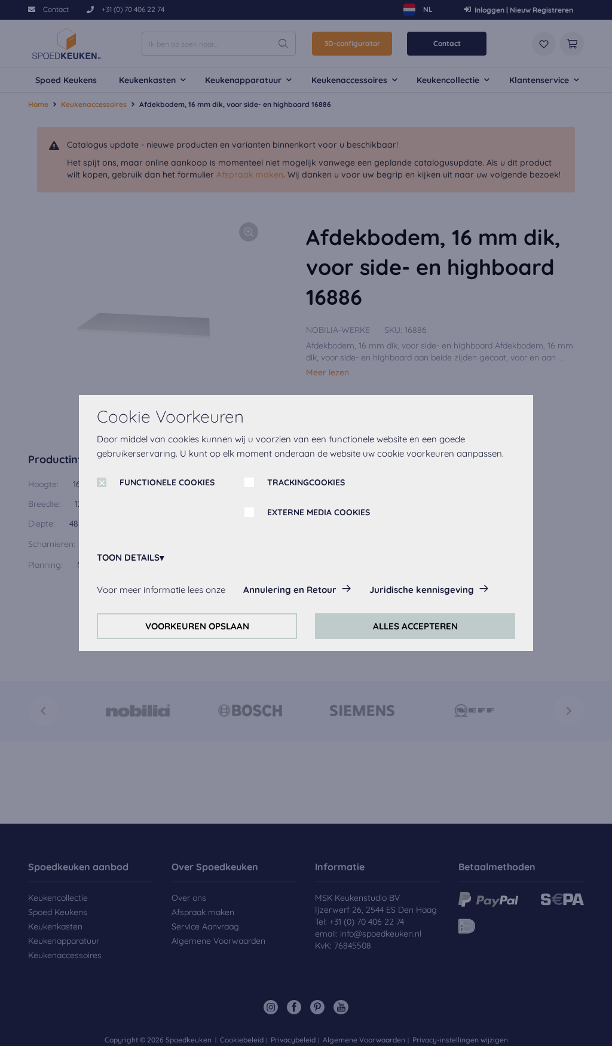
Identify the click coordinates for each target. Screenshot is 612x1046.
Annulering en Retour (289, 589)
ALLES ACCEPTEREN (415, 626)
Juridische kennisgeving (421, 589)
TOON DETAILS (128, 557)
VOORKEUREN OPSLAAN (197, 626)
